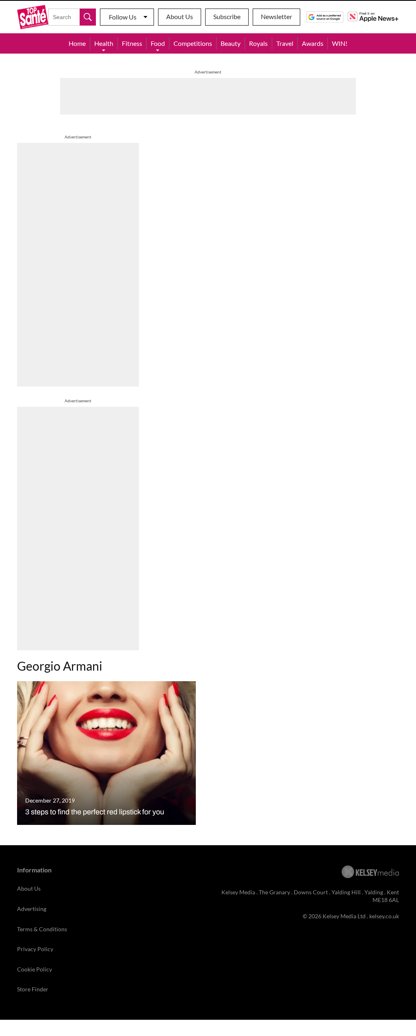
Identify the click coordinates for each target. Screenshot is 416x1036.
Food (158, 43)
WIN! (339, 43)
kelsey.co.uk (384, 916)
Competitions (192, 43)
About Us (179, 16)
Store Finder (32, 989)
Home (77, 43)
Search (88, 17)
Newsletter (276, 16)
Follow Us (122, 17)
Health (103, 43)
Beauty (230, 43)
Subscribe (226, 16)
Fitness (132, 43)
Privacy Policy (35, 948)
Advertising (31, 908)
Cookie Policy (34, 969)
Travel (284, 43)
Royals (258, 43)
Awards (312, 43)
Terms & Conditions (42, 929)
